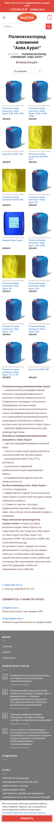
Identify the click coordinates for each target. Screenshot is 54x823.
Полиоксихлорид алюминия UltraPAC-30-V (38, 156)
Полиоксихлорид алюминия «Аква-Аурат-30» (10, 286)
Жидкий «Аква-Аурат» (12, 240)
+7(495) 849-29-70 (12, 585)
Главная (7, 646)
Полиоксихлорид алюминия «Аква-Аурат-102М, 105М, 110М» (37, 112)
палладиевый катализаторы (17, 781)
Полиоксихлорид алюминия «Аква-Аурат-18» (36, 199)
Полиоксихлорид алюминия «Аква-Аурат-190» (36, 329)
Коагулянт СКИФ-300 (38, 369)
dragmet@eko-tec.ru (12, 618)
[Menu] (4, 17)
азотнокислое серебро (14, 793)
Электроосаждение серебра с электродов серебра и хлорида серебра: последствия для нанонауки (30, 717)
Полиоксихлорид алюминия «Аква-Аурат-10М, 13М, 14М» (13, 111)
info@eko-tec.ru (37, 9)
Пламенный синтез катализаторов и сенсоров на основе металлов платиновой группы (30, 678)
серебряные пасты (12, 797)
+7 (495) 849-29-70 (18, 9)
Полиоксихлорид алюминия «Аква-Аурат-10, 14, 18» (10, 372)
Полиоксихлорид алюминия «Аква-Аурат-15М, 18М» (36, 242)
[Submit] (49, 26)
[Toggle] (50, 652)
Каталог (13, 54)
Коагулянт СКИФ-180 (12, 154)
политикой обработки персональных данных (23, 812)
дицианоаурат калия (13, 789)
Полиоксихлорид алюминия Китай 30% (12, 198)
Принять (27, 818)
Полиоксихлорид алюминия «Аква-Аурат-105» (36, 286)
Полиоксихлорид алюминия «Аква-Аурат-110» (10, 329)
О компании (8, 657)
